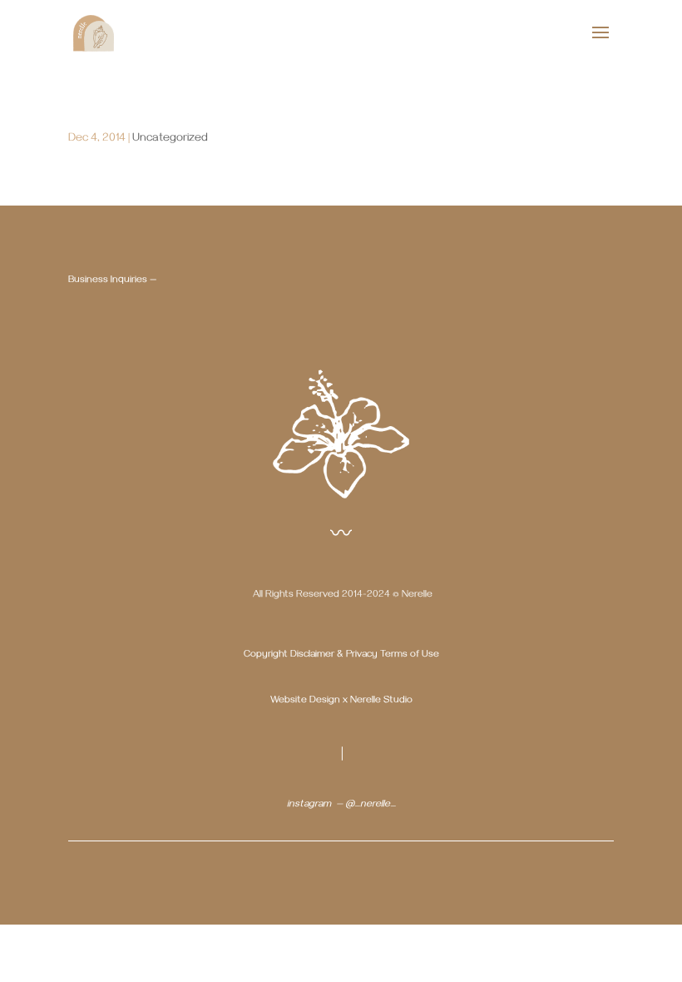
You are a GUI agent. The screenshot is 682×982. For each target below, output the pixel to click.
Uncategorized (170, 139)
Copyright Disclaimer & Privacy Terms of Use (341, 655)
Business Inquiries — (112, 281)
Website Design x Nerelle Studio (341, 701)
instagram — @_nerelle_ (341, 805)
